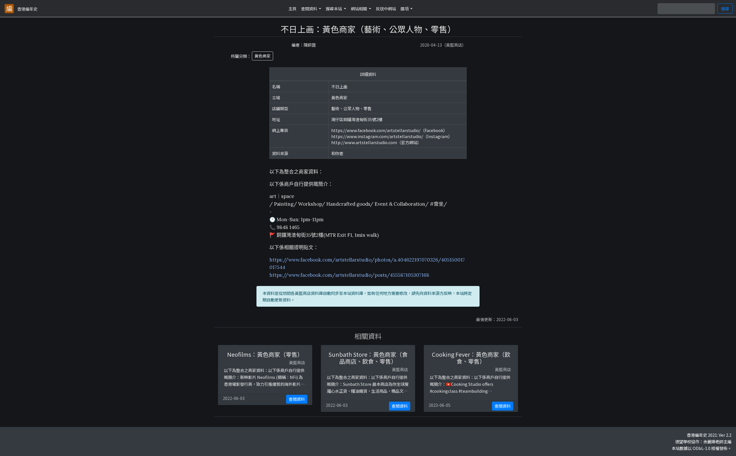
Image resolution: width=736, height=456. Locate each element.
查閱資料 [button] (309, 8)
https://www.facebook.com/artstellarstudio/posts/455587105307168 (349, 275)
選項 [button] (404, 8)
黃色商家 (262, 56)
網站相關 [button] (359, 8)
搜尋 (725, 8)
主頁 (292, 8)
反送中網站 (386, 8)
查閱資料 (297, 399)
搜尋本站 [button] (334, 8)
